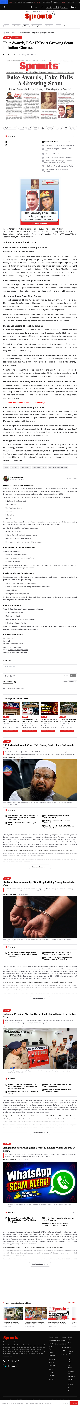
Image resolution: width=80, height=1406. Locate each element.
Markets (63, 1344)
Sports (51, 1369)
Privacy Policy (48, 1403)
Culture (26, 26)
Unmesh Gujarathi (9, 55)
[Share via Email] (48, 128)
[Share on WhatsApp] (43, 128)
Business (52, 1365)
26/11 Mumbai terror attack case (32, 859)
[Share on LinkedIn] (61, 128)
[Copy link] (75, 128)
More (63, 7)
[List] (14, 676)
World (51, 1379)
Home (7, 26)
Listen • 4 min (11, 128)
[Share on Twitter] (70, 128)
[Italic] (8, 676)
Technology (65, 1347)
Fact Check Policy (70, 1359)
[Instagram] (52, 128)
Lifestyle (64, 1354)
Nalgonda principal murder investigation (20, 1119)
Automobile (16, 26)
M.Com (24, 555)
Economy (52, 1359)
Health (63, 1340)
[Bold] (5, 676)
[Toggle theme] (42, 7)
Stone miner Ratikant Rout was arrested (17, 993)
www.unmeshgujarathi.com (19, 652)
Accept (74, 1403)
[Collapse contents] (73, 136)
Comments (7, 660)
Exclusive (52, 1355)
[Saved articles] (31, 7)
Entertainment (59, 1344)
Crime (13, 32)
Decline (65, 1403)
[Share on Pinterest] (66, 128)
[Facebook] (8, 1361)
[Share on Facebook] (57, 128)
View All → (72, 1302)
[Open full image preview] (40, 90)
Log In (73, 7)
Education (52, 1375)
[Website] (75, 478)
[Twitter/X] (19, 1361)
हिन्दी (57, 7)
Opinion (63, 1350)
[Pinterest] (16, 1361)
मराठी (49, 7)
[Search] (4, 7)
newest (71, 681)
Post (72, 676)
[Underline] (11, 676)
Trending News (37, 26)
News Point (49, 26)
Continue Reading (11, 731)
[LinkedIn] (12, 1361)
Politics (51, 1362)
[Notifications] (36, 7)
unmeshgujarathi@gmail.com (18, 650)
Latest (58, 26)
